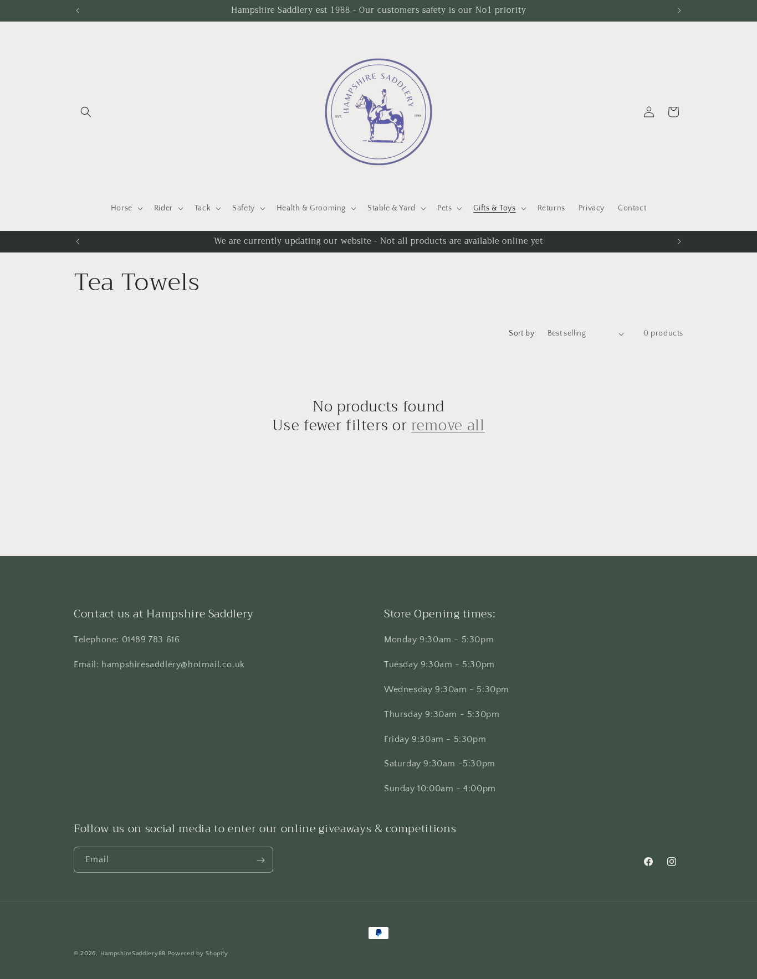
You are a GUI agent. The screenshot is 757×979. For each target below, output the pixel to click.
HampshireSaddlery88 (133, 953)
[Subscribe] (260, 860)
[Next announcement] (679, 10)
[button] (86, 112)
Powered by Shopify (198, 953)
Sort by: (522, 333)
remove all (448, 425)
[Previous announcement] (77, 10)
